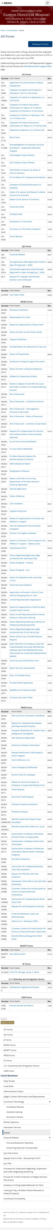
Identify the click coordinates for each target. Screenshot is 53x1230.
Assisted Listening (14, 1112)
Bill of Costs (15, 137)
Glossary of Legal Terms (28, 1212)
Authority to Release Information (26, 745)
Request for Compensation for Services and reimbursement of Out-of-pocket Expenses (26, 434)
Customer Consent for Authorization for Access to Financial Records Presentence (29, 891)
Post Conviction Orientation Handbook (28, 715)
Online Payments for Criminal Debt (21, 1148)
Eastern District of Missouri (26, 15)
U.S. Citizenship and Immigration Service (21, 1065)
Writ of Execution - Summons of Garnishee (28, 424)
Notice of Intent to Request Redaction (26, 369)
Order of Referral (17, 496)
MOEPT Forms (10, 1050)
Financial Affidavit (17, 254)
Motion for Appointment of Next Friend (26, 324)
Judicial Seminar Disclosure (14, 1219)
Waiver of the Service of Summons (24, 199)
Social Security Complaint (21, 585)
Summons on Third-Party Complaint (25, 229)
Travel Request (18, 789)
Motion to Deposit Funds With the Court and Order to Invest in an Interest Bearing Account (28, 387)
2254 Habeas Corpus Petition (22, 155)
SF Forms (8, 1060)
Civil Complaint (16, 503)
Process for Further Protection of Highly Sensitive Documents (25, 1178)
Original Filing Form (18, 339)
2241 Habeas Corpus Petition (22, 162)
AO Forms (8, 1029)
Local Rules (9, 1086)
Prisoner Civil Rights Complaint (23, 533)
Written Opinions (11, 1122)
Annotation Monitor (15, 1107)
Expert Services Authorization (22, 668)
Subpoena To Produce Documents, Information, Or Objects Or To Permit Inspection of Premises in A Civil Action (26, 107)
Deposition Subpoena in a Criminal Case (27, 130)
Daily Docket (9, 1081)
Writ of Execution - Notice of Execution (26, 416)
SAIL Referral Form (18, 954)
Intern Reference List (21, 760)
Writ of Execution (17, 394)
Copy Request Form (18, 548)
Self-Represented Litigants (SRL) (38, 66)
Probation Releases (20, 811)
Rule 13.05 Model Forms (20, 675)
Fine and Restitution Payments (19, 1143)
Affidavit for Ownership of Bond (23, 376)
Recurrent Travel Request (23, 797)
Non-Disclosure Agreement (23, 738)
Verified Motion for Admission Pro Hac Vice (28, 347)
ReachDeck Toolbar (16, 1222)
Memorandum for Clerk (20, 317)
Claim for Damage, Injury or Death (24, 972)
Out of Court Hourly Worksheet (23, 441)
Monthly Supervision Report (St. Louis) (28, 826)
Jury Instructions (11, 1153)
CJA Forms (8, 1034)
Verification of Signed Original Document (27, 361)
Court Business (12, 30)
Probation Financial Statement (25, 804)
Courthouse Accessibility (14, 1198)
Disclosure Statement (19, 310)
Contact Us (13, 1212)
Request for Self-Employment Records (28, 906)
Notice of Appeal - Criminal (21, 562)
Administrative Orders (13, 1091)
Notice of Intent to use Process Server (26, 332)
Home (3, 30)
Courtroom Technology (14, 1101)
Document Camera (14, 1117)
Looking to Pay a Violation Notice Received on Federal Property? (24, 1192)
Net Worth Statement (21, 859)
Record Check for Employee (23, 774)
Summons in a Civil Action (21, 221)
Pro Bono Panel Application (21, 682)
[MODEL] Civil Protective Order (23, 690)
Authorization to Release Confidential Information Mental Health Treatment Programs (28, 851)
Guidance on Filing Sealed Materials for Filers (23, 1185)
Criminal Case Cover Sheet (21, 697)
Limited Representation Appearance (25, 599)
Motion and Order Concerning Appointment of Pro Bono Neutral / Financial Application (25, 481)
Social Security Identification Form (24, 660)
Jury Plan (7, 1163)
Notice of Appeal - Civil (19, 570)
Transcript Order (17, 207)
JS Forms (7, 1040)
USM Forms (9, 1071)
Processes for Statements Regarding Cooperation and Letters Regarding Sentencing (25, 1170)
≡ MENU (7, 3)
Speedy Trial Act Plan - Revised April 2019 (22, 1158)
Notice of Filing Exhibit (19, 354)
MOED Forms (10, 1045)
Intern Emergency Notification (24, 767)
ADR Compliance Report (20, 463)
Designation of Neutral (19, 471)
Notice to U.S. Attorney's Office (25, 921)
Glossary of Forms (40, 44)
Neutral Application (18, 489)
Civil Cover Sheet (17, 295)
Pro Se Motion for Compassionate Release (28, 177)
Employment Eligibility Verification (24, 987)
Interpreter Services (12, 1127)
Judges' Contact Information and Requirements (24, 1096)
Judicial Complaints (32, 1219)
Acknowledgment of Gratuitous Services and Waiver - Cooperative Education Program (27, 147)
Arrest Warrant (16, 236)
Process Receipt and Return (22, 1005)
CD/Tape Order (16, 214)
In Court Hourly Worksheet (21, 449)
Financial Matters (11, 1137)
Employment (43, 1212)
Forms (21, 30)
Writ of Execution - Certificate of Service (27, 401)
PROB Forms (9, 1055)
